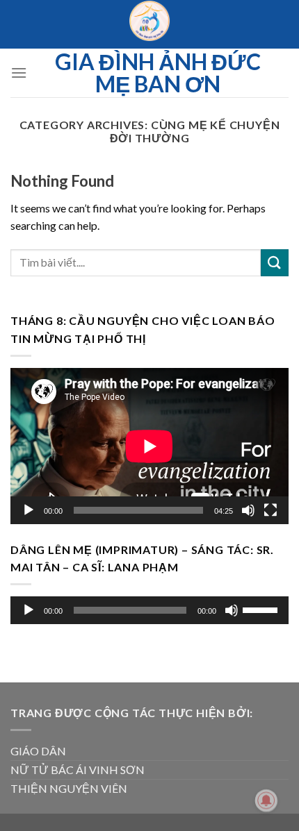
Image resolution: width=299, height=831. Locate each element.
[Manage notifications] (266, 800)
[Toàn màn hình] (270, 510)
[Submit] (275, 262)
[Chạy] (28, 510)
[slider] (262, 608)
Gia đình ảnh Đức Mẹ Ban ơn (158, 73)
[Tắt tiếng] (248, 510)
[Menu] (18, 73)
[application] (149, 445)
